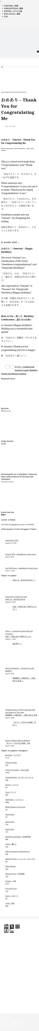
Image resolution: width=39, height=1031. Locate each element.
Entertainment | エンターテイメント (19, 777)
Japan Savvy (9, 822)
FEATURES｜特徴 (11, 6)
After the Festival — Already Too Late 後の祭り (19, 669)
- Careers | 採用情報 (7, 999)
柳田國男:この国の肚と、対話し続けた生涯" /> (24, 679)
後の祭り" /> (17, 644)
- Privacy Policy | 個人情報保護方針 (12, 1021)
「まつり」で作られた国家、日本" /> (24, 723)
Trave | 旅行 (10, 903)
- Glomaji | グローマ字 (7, 979)
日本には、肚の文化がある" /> (24, 580)
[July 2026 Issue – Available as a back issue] (21, 563)
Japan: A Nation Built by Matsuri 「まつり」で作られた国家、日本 (17, 741)
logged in (15, 524)
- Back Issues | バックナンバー (10, 974)
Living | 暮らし (11, 844)
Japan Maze (9, 814)
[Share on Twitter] (12, 367)
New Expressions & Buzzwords (13, 92)
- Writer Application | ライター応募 (12, 994)
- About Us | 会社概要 (7, 989)
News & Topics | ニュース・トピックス (20, 859)
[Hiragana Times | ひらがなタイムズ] (19, 31)
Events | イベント (12, 785)
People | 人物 (10, 881)
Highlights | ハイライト (14, 800)
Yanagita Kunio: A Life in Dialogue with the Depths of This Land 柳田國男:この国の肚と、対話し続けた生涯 (21, 712)
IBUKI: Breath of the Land (15, 807)
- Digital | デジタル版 (7, 972)
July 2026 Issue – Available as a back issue (21, 568)
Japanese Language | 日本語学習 (18, 837)
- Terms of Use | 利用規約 (8, 1026)
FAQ (6, 16)
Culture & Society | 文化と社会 (17, 770)
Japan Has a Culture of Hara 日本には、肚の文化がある (16, 598)
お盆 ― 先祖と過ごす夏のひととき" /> (25, 607)
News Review (10, 866)
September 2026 (11, 540)
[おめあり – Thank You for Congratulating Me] (19, 78)
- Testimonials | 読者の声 (8, 977)
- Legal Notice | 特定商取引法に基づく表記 (14, 1024)
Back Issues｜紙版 (12, 14)
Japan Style (9, 829)
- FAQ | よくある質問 (7, 1009)
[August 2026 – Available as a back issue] (21, 549)
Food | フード (10, 792)
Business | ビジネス (13, 755)
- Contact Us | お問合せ (8, 1011)
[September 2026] (21, 535)
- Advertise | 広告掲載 (7, 992)
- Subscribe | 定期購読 (7, 969)
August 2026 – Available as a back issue (20, 554)
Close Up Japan (11, 762)
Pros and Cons (11, 888)
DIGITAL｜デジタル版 (13, 11)
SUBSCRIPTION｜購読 (13, 8)
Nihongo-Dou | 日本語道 (14, 874)
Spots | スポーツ (11, 896)
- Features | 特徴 (6, 967)
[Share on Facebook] (7, 367)
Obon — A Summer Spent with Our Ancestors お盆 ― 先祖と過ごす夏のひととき (19, 634)
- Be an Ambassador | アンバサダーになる (14, 997)
